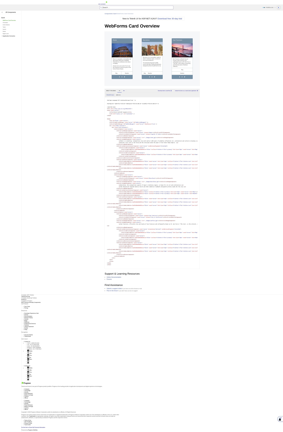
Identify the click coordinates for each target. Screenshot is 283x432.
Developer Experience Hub (31, 313)
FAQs (25, 329)
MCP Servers (24, 302)
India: (33, 346)
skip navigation (101, 4)
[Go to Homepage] (106, 4)
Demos (26, 314)
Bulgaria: (34, 347)
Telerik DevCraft (25, 296)
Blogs (25, 320)
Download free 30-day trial (170, 18)
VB (123, 90)
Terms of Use (27, 420)
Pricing (26, 308)
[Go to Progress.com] (26, 383)
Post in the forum (112, 291)
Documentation (28, 316)
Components (109, 13)
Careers (26, 396)
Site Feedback (28, 421)
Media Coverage (28, 395)
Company (26, 389)
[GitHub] (28, 361)
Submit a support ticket (114, 288)
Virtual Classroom (29, 326)
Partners (26, 325)
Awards (26, 392)
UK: (33, 344)
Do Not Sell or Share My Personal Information (33, 427)
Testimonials (27, 336)
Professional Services (30, 323)
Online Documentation (114, 277)
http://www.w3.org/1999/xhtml (123, 108)
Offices (26, 398)
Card (114, 13)
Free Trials (27, 306)
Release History (28, 317)
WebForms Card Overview (125, 13)
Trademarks (32, 416)
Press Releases (28, 393)
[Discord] (28, 363)
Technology (27, 390)
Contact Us (27, 341)
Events (26, 328)
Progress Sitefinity (32, 430)
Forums (109, 279)
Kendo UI (23, 299)
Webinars (26, 322)
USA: (33, 343)
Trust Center (27, 424)
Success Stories (28, 334)
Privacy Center (28, 423)
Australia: (34, 349)
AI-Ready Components (35, 302)
